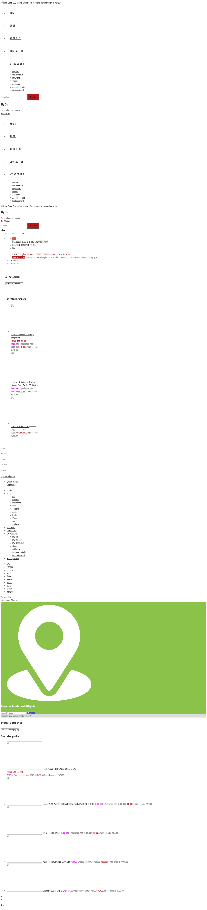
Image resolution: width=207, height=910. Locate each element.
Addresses (16, 549)
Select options (18, 257)
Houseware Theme (9, 600)
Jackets (15, 524)
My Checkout (18, 542)
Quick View (43, 241)
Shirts (14, 521)
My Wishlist (17, 539)
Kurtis (14, 515)
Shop (9, 493)
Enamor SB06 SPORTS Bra (23, 245)
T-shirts (15, 508)
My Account (12, 533)
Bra (13, 248)
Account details (19, 552)
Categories (11, 484)
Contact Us (11, 530)
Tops (14, 518)
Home (9, 490)
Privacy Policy (13, 558)
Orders (15, 546)
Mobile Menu (12, 481)
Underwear (16, 502)
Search (33, 97)
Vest (14, 505)
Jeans (14, 511)
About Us (11, 527)
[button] (13, 260)
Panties (15, 499)
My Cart (15, 536)
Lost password (18, 555)
